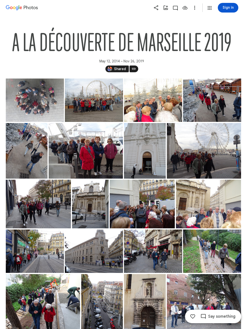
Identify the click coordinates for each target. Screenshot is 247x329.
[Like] (193, 316)
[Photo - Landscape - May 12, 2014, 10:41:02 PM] (153, 100)
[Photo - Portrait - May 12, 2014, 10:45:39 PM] (145, 151)
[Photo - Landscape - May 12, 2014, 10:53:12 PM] (208, 204)
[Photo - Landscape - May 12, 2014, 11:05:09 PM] (153, 251)
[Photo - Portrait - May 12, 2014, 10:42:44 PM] (27, 151)
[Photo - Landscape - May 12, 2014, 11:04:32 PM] (94, 251)
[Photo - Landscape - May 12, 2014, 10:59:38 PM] (35, 251)
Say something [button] (221, 316)
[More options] (194, 8)
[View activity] (175, 8)
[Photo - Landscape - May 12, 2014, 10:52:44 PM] (142, 204)
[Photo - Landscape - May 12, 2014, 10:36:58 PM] (35, 100)
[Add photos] (166, 8)
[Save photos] (185, 8)
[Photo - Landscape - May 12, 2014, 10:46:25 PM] (204, 151)
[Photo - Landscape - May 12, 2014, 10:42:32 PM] (212, 100)
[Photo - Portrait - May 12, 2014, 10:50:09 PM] (90, 204)
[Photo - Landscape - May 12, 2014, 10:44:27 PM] (86, 151)
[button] (209, 8)
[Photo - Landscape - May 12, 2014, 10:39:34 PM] (94, 100)
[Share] (156, 8)
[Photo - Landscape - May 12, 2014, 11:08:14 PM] (212, 251)
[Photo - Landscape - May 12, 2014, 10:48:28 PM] (38, 204)
